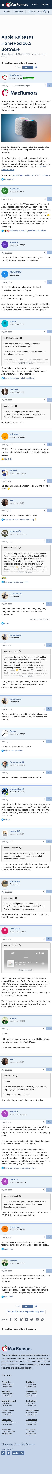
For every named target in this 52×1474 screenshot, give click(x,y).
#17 (49, 841)
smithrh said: (9, 1076)
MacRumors (9, 54)
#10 (49, 541)
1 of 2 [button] (18, 67)
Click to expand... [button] (26, 363)
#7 (50, 444)
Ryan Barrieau (31, 1420)
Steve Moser (6, 1429)
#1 (50, 85)
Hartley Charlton (8, 1410)
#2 (50, 199)
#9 (50, 510)
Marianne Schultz (32, 1410)
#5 (50, 332)
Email (4, 1386)
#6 (50, 400)
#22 (49, 1122)
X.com (9, 1386)
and (19, 378)
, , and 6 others (28, 231)
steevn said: (9, 406)
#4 (50, 282)
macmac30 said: (11, 548)
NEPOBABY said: (11, 338)
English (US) (18, 1453)
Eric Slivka (30, 1382)
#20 (49, 1028)
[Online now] (7, 794)
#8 (50, 481)
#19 (49, 939)
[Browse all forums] (41, 12)
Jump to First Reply (22, 86)
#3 (50, 253)
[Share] (44, 85)
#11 (49, 604)
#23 (49, 1190)
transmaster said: (11, 848)
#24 (49, 1237)
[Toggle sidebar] (49, 11)
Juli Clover (6, 1391)
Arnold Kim (6, 1382)
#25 (49, 1271)
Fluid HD (9, 1449)
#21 (49, 1069)
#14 (49, 741)
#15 (49, 772)
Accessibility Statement (25, 1444)
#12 (49, 645)
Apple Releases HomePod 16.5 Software (31, 175)
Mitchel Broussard (9, 1401)
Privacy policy (7, 1444)
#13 (49, 709)
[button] (3, 4)
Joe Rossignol (31, 1391)
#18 (49, 892)
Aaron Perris (30, 1429)
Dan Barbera (6, 1420)
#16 (49, 799)
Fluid (3, 1449)
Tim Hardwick (31, 1401)
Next (26, 67)
